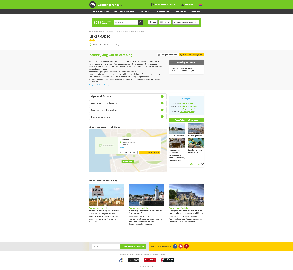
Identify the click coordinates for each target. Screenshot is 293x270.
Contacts (170, 254)
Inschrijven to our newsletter (133, 246)
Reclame (162, 254)
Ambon (129, 145)
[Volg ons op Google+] (180, 246)
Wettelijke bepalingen (127, 254)
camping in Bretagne (186, 109)
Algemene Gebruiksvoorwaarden (147, 254)
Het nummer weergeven (149, 152)
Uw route (123, 148)
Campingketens (180, 11)
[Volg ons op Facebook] (175, 246)
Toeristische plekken (162, 11)
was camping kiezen (187, 112)
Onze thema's (145, 11)
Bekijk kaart (93, 85)
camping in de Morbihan (188, 106)
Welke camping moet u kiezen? (125, 11)
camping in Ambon (186, 103)
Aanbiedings (195, 11)
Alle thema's (195, 164)
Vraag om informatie (169, 55)
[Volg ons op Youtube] (186, 246)
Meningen (107, 85)
